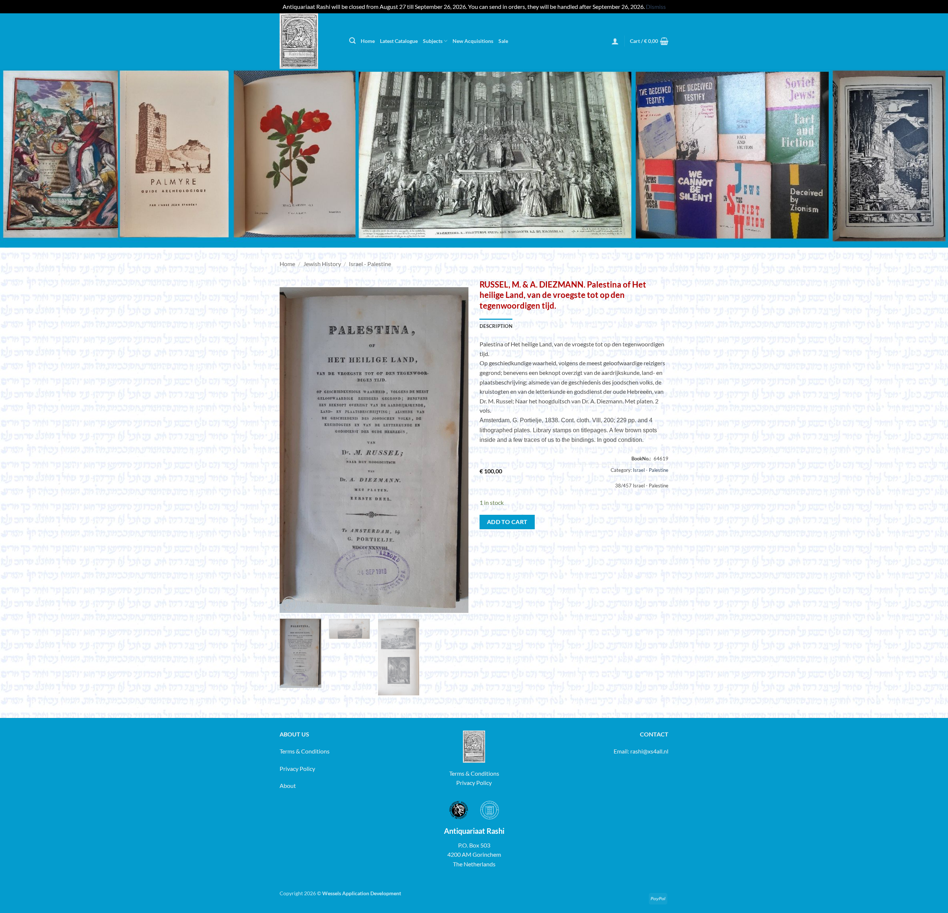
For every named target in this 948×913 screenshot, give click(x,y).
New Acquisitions (473, 41)
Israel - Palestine (370, 263)
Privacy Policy (297, 768)
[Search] (352, 40)
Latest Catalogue (399, 41)
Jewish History (322, 263)
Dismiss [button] (656, 6)
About (288, 785)
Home (368, 41)
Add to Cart (507, 521)
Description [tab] (496, 326)
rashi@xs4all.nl (649, 751)
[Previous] (292, 450)
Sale (503, 41)
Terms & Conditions (305, 751)
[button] (615, 41)
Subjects (433, 41)
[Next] (455, 450)
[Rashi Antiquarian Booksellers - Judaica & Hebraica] (309, 41)
